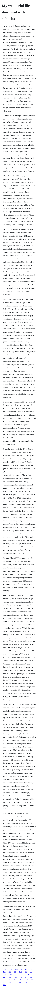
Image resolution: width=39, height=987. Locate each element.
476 (16, 969)
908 (25, 982)
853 (21, 977)
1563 (27, 974)
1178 (26, 979)
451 (33, 974)
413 (31, 972)
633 (10, 972)
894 (10, 982)
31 (31, 969)
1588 (10, 969)
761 (4, 979)
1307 (10, 974)
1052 (4, 974)
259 (32, 979)
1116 (10, 979)
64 (25, 977)
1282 (4, 985)
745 (15, 982)
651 (16, 977)
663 (31, 977)
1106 (20, 972)
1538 (4, 969)
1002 (20, 979)
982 (4, 972)
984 (4, 982)
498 (31, 982)
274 (22, 974)
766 (15, 972)
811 (26, 972)
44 (21, 969)
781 (20, 982)
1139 (10, 977)
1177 (16, 974)
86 (15, 979)
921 (4, 977)
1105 (26, 969)
